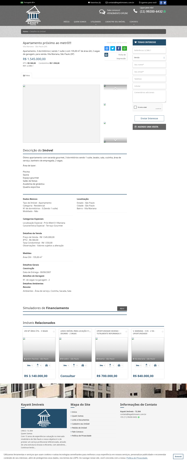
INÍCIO (66, 21)
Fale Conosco (77, 431)
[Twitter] (164, 3)
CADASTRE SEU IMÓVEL (115, 21)
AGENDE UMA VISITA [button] (147, 126)
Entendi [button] (178, 456)
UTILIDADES (96, 21)
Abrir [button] (122, 308)
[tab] (149, 42)
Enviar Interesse (149, 118)
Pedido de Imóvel (79, 428)
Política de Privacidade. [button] (137, 458)
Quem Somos (77, 416)
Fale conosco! (117, 12)
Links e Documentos (80, 420)
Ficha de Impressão (121, 56)
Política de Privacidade (81, 435)
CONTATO (134, 21)
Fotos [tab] (27, 75)
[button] (115, 87)
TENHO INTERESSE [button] (146, 42)
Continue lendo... (28, 447)
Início (74, 412)
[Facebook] (161, 3)
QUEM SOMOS (80, 21)
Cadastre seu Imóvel (81, 424)
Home (25, 31)
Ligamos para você (148, 2)
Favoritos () (95, 2)
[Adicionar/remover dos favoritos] (54, 331)
